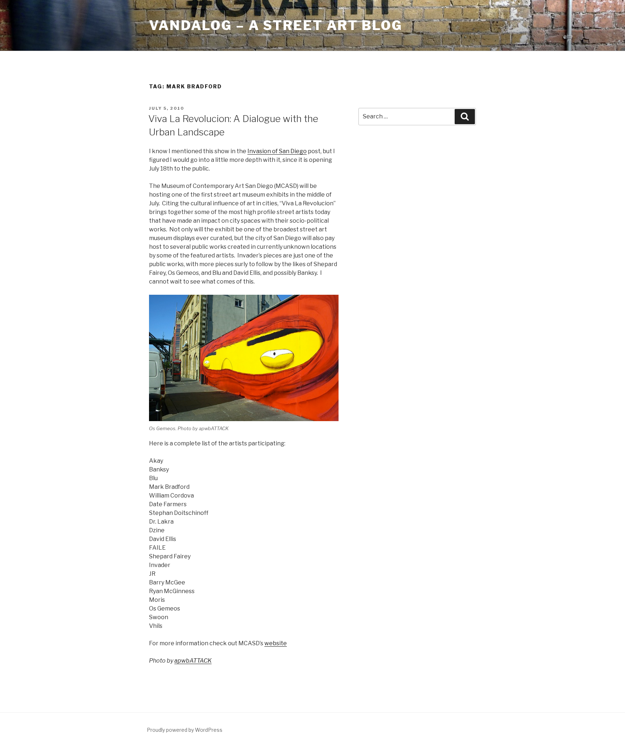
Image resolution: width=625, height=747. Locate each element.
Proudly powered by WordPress (184, 730)
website (275, 643)
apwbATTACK (193, 660)
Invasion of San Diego (277, 151)
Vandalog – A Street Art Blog (276, 25)
